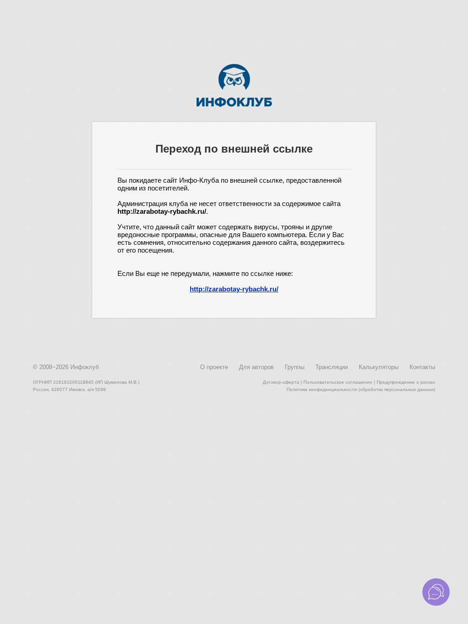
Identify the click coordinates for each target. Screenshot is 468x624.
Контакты (422, 367)
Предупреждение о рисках (406, 382)
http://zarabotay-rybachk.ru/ (234, 289)
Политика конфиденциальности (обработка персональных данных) (361, 389)
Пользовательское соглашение (337, 382)
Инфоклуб (84, 367)
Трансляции (331, 367)
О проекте (214, 367)
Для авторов (256, 367)
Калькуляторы (379, 367)
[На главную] (234, 105)
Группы (294, 367)
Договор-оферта (281, 382)
